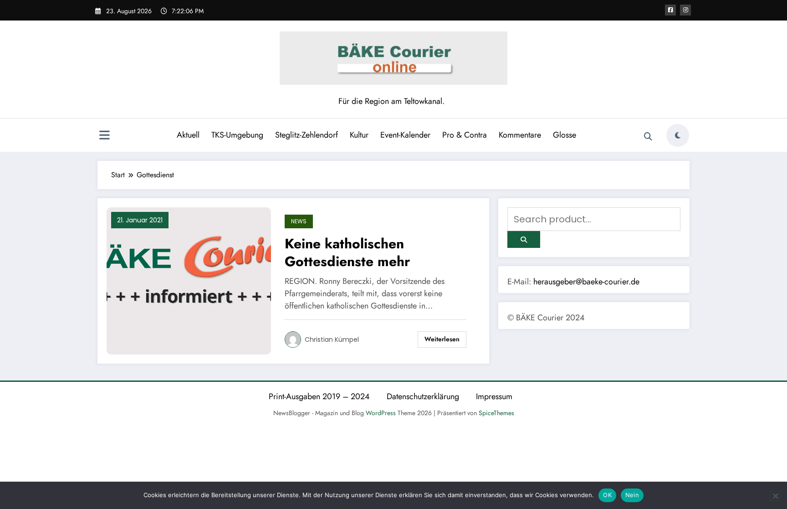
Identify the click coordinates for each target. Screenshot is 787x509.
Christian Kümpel (332, 339)
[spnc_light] (677, 135)
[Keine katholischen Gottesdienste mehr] (189, 280)
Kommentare (520, 135)
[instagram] (685, 10)
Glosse (564, 135)
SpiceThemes (496, 412)
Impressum (494, 396)
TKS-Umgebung (237, 135)
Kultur (359, 135)
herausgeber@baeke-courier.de (586, 282)
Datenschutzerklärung (423, 396)
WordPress (381, 412)
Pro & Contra (464, 135)
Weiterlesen (442, 339)
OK (607, 495)
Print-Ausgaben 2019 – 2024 (319, 396)
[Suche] (648, 136)
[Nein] (775, 496)
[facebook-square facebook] (670, 10)
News (299, 221)
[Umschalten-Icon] (104, 136)
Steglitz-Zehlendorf (306, 135)
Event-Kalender (405, 135)
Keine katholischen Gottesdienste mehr (347, 252)
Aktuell (188, 135)
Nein (632, 495)
